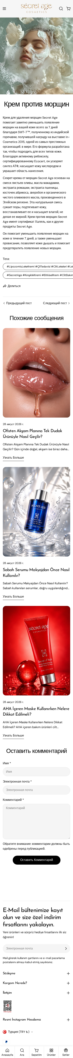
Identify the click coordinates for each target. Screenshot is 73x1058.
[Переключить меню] (4, 8)
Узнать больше (13, 457)
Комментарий (13, 800)
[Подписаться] (66, 948)
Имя (7, 763)
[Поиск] (61, 8)
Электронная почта (17, 781)
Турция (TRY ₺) (18, 1032)
